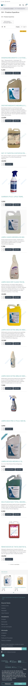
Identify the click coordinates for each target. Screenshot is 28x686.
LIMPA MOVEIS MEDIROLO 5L (11, 462)
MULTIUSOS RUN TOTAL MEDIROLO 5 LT (14, 502)
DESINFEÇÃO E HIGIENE (9, 8)
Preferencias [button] (8, 683)
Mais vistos (4, 571)
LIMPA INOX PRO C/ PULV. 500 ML (13, 421)
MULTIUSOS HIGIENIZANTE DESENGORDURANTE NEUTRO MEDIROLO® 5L (20, 587)
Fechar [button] (24, 669)
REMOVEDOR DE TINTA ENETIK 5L (13, 547)
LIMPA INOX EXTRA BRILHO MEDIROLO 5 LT (14, 330)
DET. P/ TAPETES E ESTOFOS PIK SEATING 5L (14, 153)
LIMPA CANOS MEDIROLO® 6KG (12, 237)
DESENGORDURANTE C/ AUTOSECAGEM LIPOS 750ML (14, 58)
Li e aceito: (9, 651)
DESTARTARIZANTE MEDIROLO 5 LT (14, 106)
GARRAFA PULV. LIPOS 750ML (12, 197)
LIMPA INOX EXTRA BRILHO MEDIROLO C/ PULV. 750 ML (14, 376)
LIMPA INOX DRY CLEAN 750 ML (13, 282)
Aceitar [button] (20, 683)
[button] (13, 592)
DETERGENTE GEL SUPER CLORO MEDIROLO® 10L (7, 587)
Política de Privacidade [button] (7, 679)
